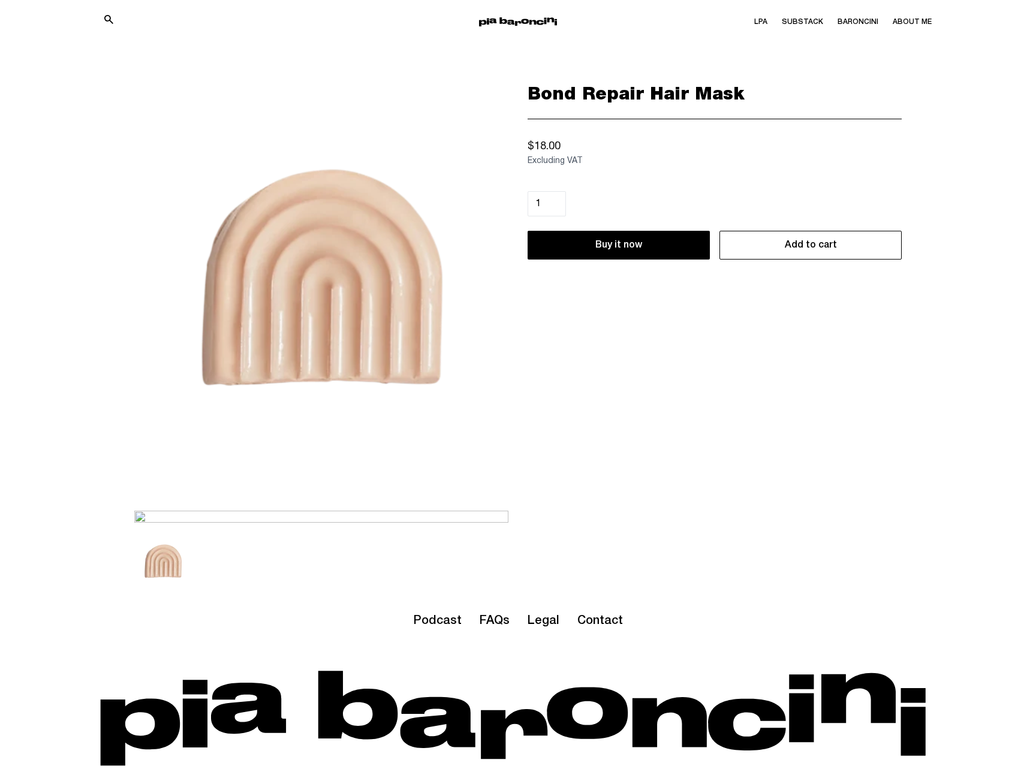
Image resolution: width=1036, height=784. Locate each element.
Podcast (437, 621)
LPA (760, 22)
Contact (600, 621)
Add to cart (811, 245)
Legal (543, 621)
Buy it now (618, 245)
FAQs (495, 621)
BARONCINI (858, 22)
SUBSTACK (802, 22)
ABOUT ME (912, 22)
